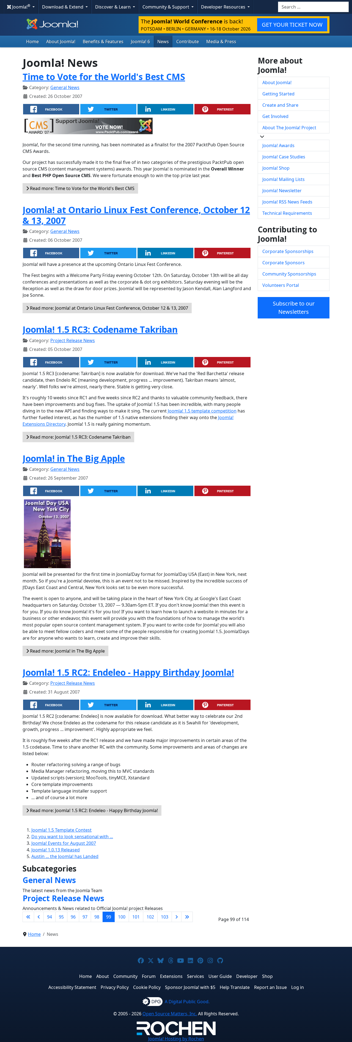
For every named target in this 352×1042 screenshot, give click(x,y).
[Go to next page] (177, 917)
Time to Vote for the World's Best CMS (104, 77)
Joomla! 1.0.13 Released (55, 850)
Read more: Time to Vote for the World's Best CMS (81, 188)
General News (64, 87)
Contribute (187, 42)
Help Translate (235, 987)
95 (61, 917)
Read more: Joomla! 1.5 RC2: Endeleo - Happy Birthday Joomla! (93, 810)
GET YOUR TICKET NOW (292, 24)
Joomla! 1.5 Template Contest (61, 830)
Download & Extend (63, 7)
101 (136, 917)
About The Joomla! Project (289, 128)
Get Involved (275, 116)
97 (84, 917)
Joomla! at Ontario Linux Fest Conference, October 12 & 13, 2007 (136, 215)
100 (121, 917)
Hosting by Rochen (176, 1039)
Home (32, 42)
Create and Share (280, 105)
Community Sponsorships (289, 274)
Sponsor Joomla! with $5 (190, 987)
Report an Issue (270, 987)
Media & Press (221, 42)
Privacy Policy (115, 987)
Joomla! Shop (276, 168)
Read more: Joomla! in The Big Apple (67, 651)
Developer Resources (223, 7)
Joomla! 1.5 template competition (202, 411)
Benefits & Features (103, 42)
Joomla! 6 (140, 42)
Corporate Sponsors (283, 263)
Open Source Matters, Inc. (169, 1014)
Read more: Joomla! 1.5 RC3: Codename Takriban (80, 437)
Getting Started (278, 94)
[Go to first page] (28, 917)
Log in (297, 987)
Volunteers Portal (280, 285)
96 (73, 917)
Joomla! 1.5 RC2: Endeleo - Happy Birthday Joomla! (128, 672)
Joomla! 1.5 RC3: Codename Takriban (100, 329)
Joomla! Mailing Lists (283, 179)
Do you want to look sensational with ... (72, 837)
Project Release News (72, 340)
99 (108, 917)
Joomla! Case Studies (283, 157)
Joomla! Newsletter (282, 191)
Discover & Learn (113, 7)
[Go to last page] (187, 917)
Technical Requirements (287, 213)
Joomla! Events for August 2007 (63, 843)
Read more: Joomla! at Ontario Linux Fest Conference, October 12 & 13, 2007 (108, 308)
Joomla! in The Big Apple (74, 458)
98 (96, 917)
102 (150, 917)
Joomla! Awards (278, 145)
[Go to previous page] (39, 917)
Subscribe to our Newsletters (294, 307)
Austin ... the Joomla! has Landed (64, 856)
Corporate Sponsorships (288, 251)
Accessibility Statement (72, 987)
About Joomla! (60, 42)
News (163, 42)
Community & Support (166, 7)
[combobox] (313, 7)
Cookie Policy (147, 987)
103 (164, 917)
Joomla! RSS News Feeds (287, 202)
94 (49, 917)
